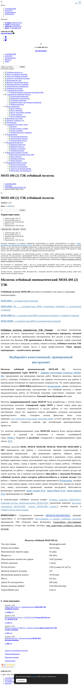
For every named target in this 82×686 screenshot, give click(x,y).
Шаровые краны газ (17, 146)
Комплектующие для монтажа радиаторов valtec (27, 92)
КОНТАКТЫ (9, 14)
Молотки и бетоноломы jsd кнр (17, 82)
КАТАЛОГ (8, 10)
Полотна (13, 126)
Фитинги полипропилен (19, 166)
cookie (34, 676)
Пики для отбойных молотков (16, 74)
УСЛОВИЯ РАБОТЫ (12, 681)
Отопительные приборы (14, 90)
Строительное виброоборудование (18, 94)
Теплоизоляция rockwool (19, 138)
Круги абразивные (13, 106)
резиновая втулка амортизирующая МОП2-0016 (24, 503)
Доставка (16, 229)
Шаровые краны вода (18, 144)
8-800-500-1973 (13, 23)
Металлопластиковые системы (17, 152)
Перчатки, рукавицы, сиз (15, 120)
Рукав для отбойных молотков (17, 76)
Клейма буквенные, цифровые (21, 132)
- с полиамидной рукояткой (19, 300)
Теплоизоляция (11, 134)
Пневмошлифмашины (12, 654)
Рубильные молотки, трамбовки (17, 84)
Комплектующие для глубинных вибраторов (25, 102)
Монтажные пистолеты (14, 118)
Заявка (7, 61)
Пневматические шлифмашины (17, 86)
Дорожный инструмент (14, 88)
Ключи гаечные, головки (19, 128)
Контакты (8, 59)
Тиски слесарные (16, 130)
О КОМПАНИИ (10, 9)
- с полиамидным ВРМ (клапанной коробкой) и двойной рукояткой (40, 315)
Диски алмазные (16, 114)
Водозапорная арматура (14, 142)
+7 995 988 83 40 (13, 28)
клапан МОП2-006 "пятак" (42, 506)
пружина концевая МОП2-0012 (65, 499)
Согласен (21, 680)
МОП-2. (11, 437)
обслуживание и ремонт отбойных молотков (58, 518)
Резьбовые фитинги (17, 150)
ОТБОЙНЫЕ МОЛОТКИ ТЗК (15, 187)
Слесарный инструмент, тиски (17, 124)
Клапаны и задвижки (17, 148)
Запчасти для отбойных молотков (18, 78)
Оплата (23, 229)
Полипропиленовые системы (16, 162)
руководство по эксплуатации (15, 509)
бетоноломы (66, 480)
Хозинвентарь (11, 122)
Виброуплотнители (17, 104)
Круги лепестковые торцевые (20, 112)
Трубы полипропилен (18, 164)
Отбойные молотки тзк (14, 72)
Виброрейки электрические (20, 98)
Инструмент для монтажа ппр (20, 171)
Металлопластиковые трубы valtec (22, 154)
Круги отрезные (16, 108)
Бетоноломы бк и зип (13, 80)
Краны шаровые (16, 160)
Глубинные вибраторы (18, 100)
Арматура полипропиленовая (20, 168)
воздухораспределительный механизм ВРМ (32, 418)
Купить (22, 210)
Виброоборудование (12, 657)
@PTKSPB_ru (13, 26)
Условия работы (10, 12)
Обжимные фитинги (17, 158)
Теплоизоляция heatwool (18, 136)
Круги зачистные (16, 110)
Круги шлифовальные (18, 116)
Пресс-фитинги (15, 156)
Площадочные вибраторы (19, 96)
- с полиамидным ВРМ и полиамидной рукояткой (31, 321)
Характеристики (6, 229)
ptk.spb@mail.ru (12, 24)
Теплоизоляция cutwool (18, 140)
